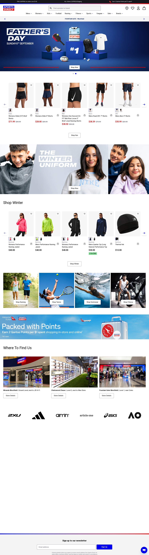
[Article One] (86, 415)
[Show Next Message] (144, 19)
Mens (28, 13)
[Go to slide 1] (73, 73)
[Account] (138, 8)
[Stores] (126, 8)
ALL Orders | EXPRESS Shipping (73, 1)
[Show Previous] (4, 104)
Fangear (99, 13)
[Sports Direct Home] (8, 8)
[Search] (50, 8)
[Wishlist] (132, 8)
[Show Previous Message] (4, 19)
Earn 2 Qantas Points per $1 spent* (122, 1)
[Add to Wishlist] (31, 85)
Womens (38, 13)
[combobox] (74, 8)
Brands (118, 13)
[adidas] (38, 415)
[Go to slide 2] (75, 73)
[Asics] (110, 415)
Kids (48, 13)
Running (67, 13)
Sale (109, 13)
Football (58, 13)
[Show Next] (144, 104)
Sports (88, 13)
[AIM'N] (62, 415)
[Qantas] (74, 326)
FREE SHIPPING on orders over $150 (27, 1)
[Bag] (144, 8)
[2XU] (14, 415)
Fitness (78, 13)
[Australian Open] (134, 415)
